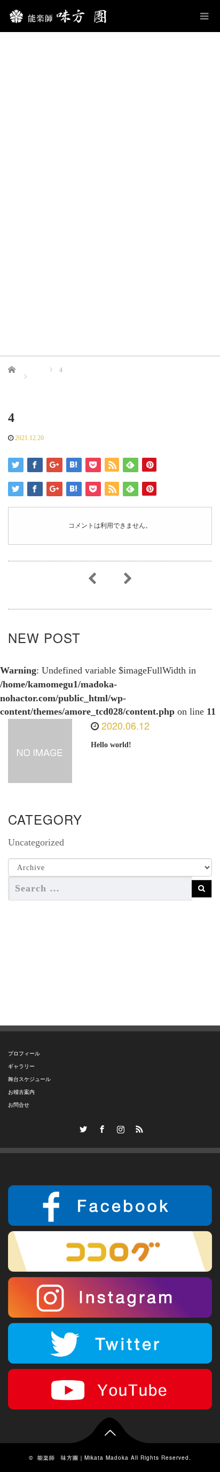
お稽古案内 (21, 1092)
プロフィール (24, 1053)
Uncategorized (36, 842)
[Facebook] (101, 1127)
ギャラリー (21, 1066)
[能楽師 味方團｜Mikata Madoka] (60, 16)
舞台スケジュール (29, 1079)
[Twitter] (82, 1127)
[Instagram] (120, 1127)
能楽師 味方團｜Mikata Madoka (83, 1457)
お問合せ (18, 1105)
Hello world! (111, 745)
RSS (138, 1127)
